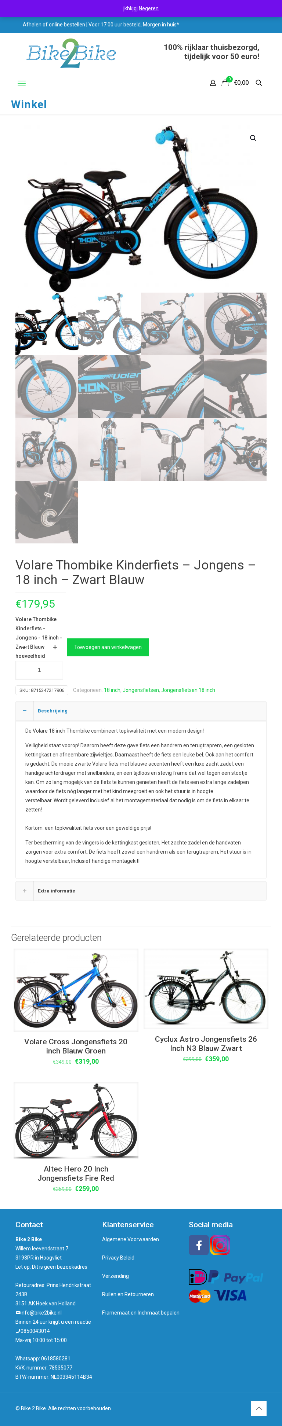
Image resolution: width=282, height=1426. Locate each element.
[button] (253, 138)
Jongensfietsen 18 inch (188, 690)
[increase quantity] (54, 647)
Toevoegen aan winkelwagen (108, 647)
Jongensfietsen (141, 690)
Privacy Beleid (118, 1258)
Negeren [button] (149, 8)
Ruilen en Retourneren (128, 1294)
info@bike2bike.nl (41, 1313)
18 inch (112, 690)
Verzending (115, 1276)
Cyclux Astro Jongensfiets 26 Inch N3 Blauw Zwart (206, 1044)
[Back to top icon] (259, 1408)
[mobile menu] (21, 83)
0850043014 (35, 1331)
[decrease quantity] (23, 647)
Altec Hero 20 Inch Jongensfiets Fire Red (75, 1174)
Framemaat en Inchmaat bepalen (141, 1313)
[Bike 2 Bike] (71, 53)
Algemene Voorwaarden (130, 1239)
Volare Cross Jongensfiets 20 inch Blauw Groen (75, 1046)
